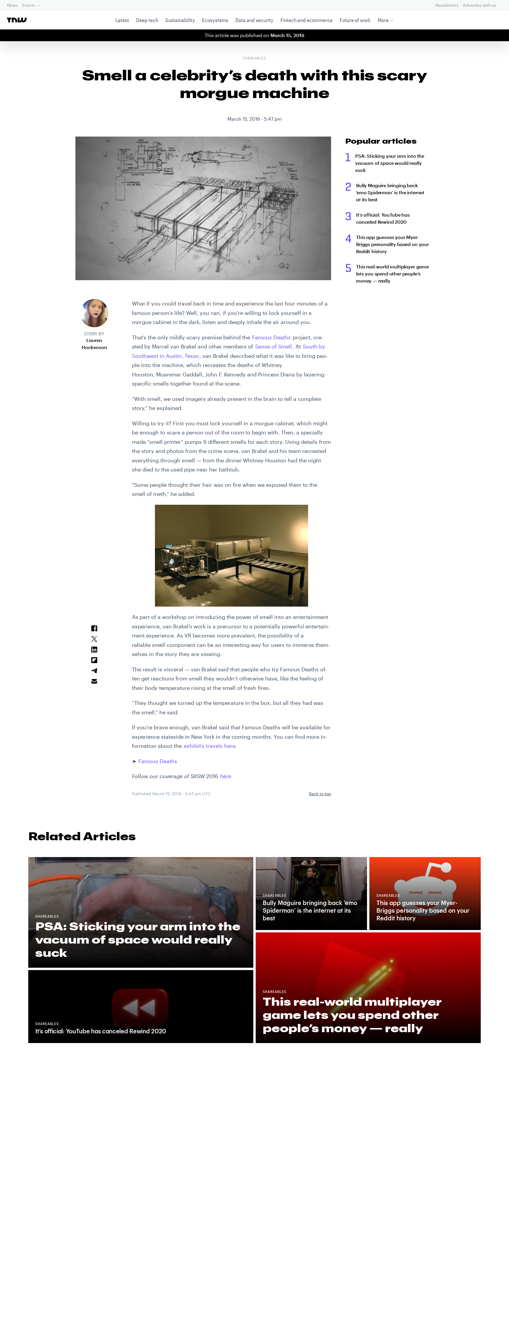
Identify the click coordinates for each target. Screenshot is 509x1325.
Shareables (254, 58)
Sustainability (180, 20)
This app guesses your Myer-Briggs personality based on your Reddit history (392, 244)
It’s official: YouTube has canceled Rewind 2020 (383, 218)
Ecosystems (215, 20)
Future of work (355, 20)
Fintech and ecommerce (306, 20)
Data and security (254, 20)
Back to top (320, 793)
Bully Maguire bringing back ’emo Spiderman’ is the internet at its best (390, 192)
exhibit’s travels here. (210, 746)
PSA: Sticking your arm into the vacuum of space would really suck (389, 163)
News (12, 5)
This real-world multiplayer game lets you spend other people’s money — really (392, 273)
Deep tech (147, 20)
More (383, 20)
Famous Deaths (271, 337)
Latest (122, 20)
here (225, 776)
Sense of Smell (273, 346)
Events (28, 5)
